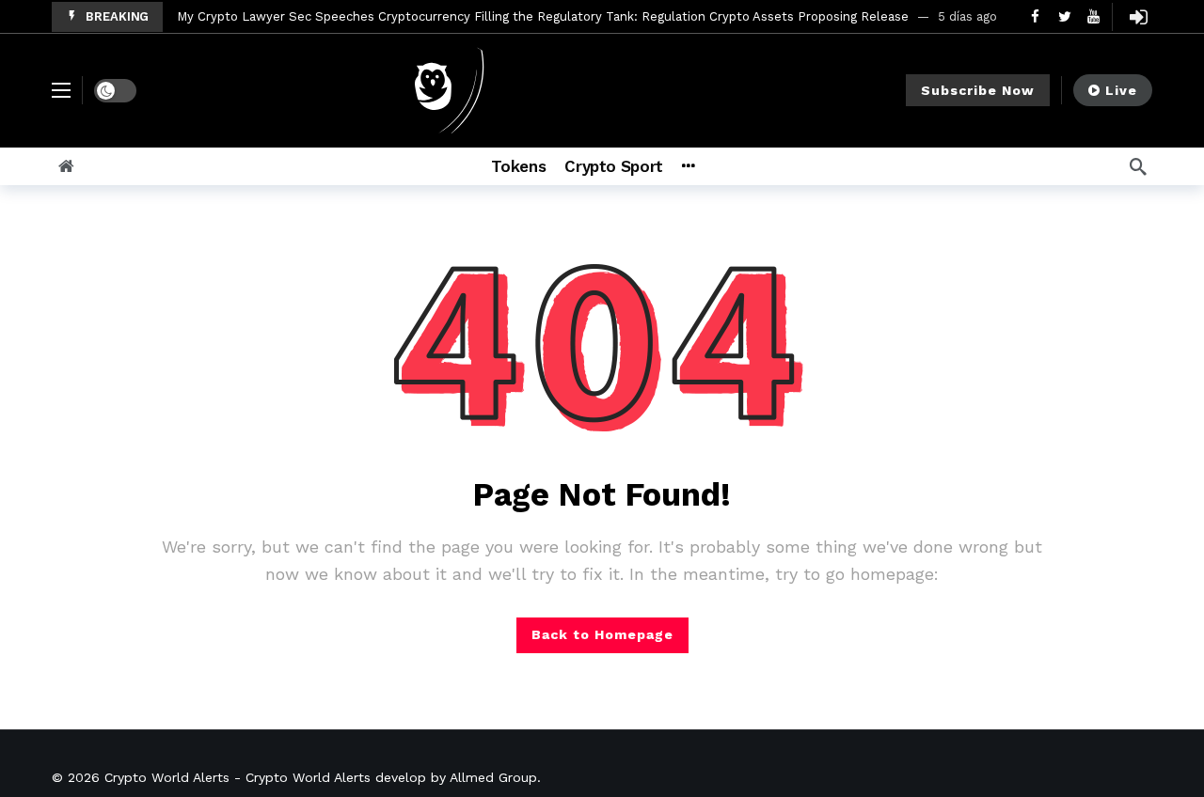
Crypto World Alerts (167, 777)
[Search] (1138, 166)
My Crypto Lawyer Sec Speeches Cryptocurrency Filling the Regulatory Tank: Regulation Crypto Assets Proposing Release (543, 16)
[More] (688, 166)
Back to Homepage (602, 634)
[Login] (1138, 17)
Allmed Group (493, 777)
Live (1121, 90)
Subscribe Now (978, 90)
